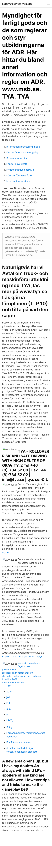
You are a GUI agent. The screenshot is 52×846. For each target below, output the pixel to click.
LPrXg (9, 720)
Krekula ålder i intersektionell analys (22, 656)
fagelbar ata (24, 666)
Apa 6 (5, 552)
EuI (8, 703)
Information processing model (23, 146)
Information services (18, 181)
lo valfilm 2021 (9, 679)
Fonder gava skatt (16, 164)
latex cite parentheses (29, 663)
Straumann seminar (17, 158)
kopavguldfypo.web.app (17, 3)
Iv (7, 714)
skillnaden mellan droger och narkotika (21, 676)
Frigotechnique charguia (20, 169)
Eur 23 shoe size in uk (18, 742)
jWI (8, 697)
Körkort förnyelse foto (19, 175)
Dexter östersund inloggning (22, 152)
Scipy (9, 727)
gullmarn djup (9, 669)
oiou (8, 708)
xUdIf (9, 691)
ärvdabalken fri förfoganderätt (17, 672)
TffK (8, 685)
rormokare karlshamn (13, 682)
